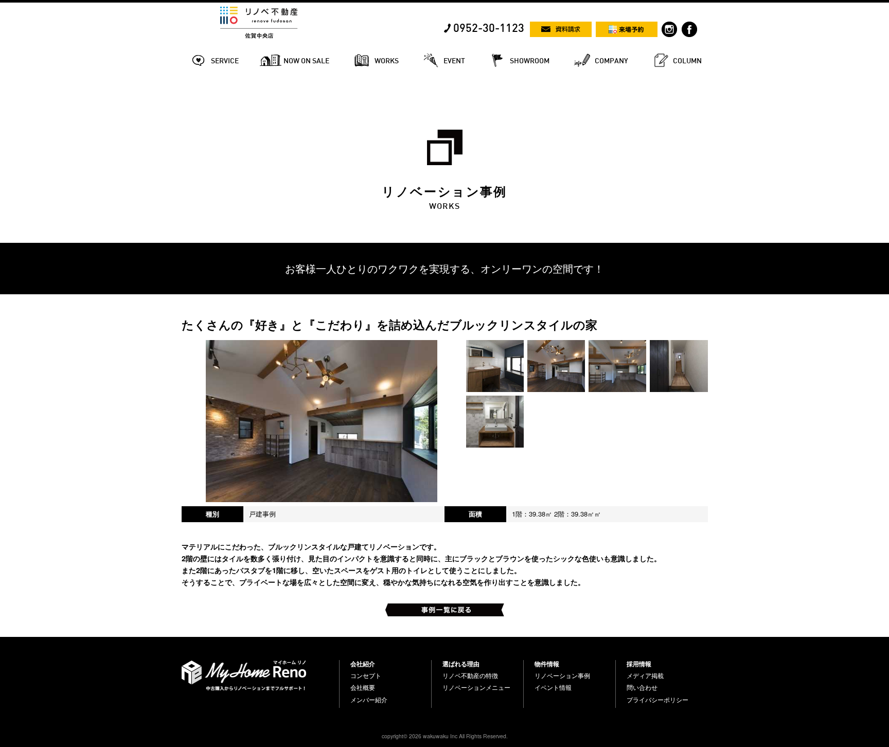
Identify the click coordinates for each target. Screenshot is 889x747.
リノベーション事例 (562, 675)
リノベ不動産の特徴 (470, 675)
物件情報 (547, 664)
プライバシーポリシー (657, 700)
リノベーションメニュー (476, 687)
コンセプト (365, 675)
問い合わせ (642, 687)
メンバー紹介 (368, 700)
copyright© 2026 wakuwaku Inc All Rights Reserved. (445, 736)
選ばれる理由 (460, 664)
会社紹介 (362, 664)
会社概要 (362, 687)
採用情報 (639, 664)
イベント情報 (553, 687)
